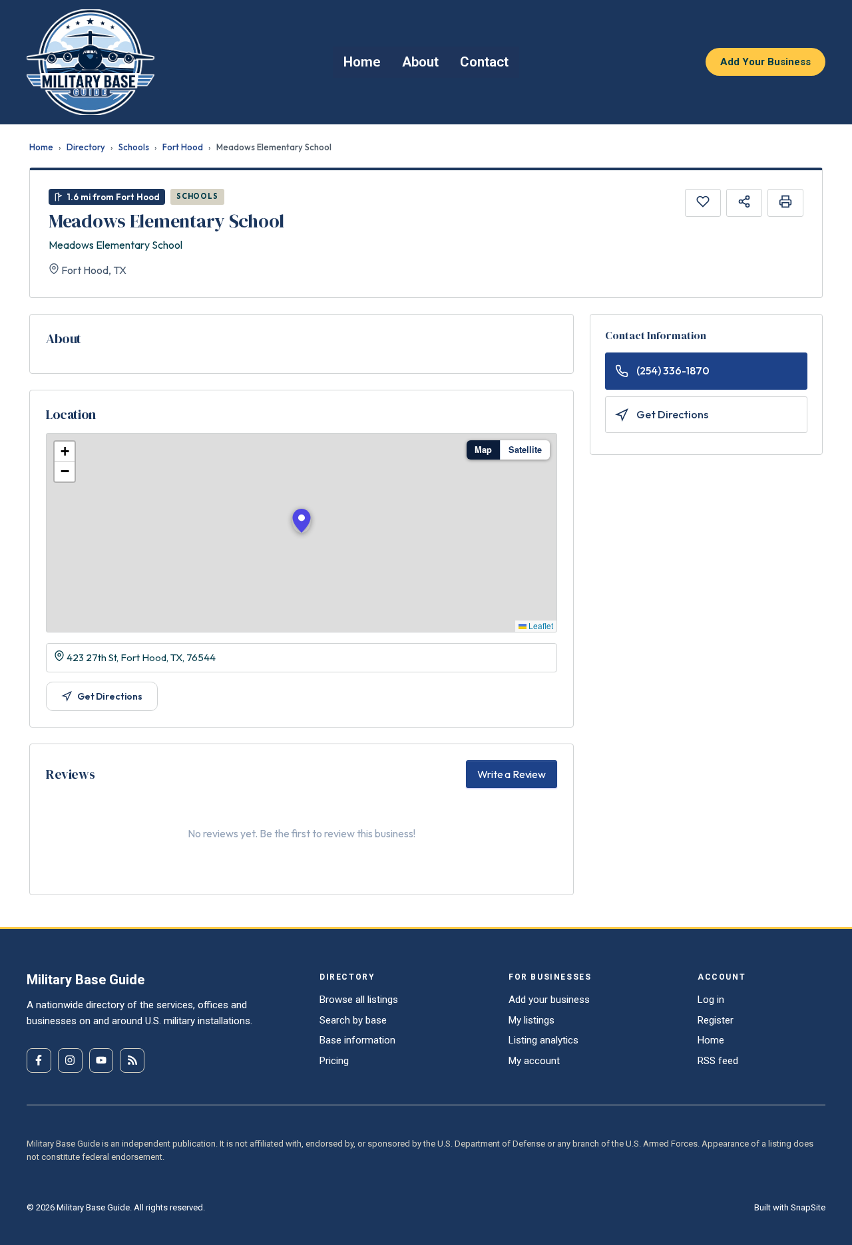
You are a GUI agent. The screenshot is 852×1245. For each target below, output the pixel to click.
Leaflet (540, 625)
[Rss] (132, 1060)
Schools (133, 147)
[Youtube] (101, 1060)
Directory (86, 147)
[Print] (785, 203)
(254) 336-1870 (673, 370)
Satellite (525, 450)
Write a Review (511, 774)
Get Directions (109, 696)
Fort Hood (182, 147)
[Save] (703, 203)
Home (41, 147)
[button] (301, 521)
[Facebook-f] (39, 1060)
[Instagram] (70, 1060)
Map (483, 450)
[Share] (744, 203)
